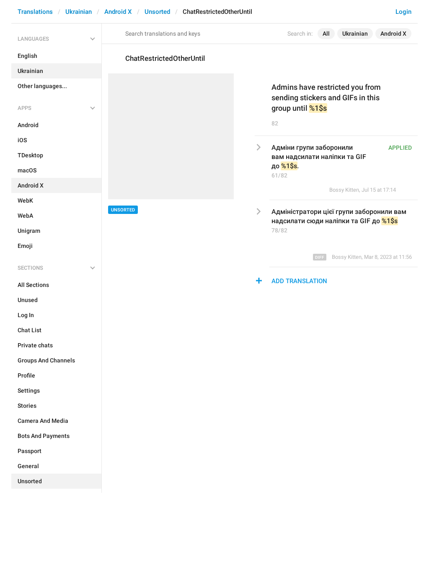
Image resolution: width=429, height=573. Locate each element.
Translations (35, 12)
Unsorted (157, 12)
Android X (118, 12)
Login (403, 12)
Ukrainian (78, 12)
